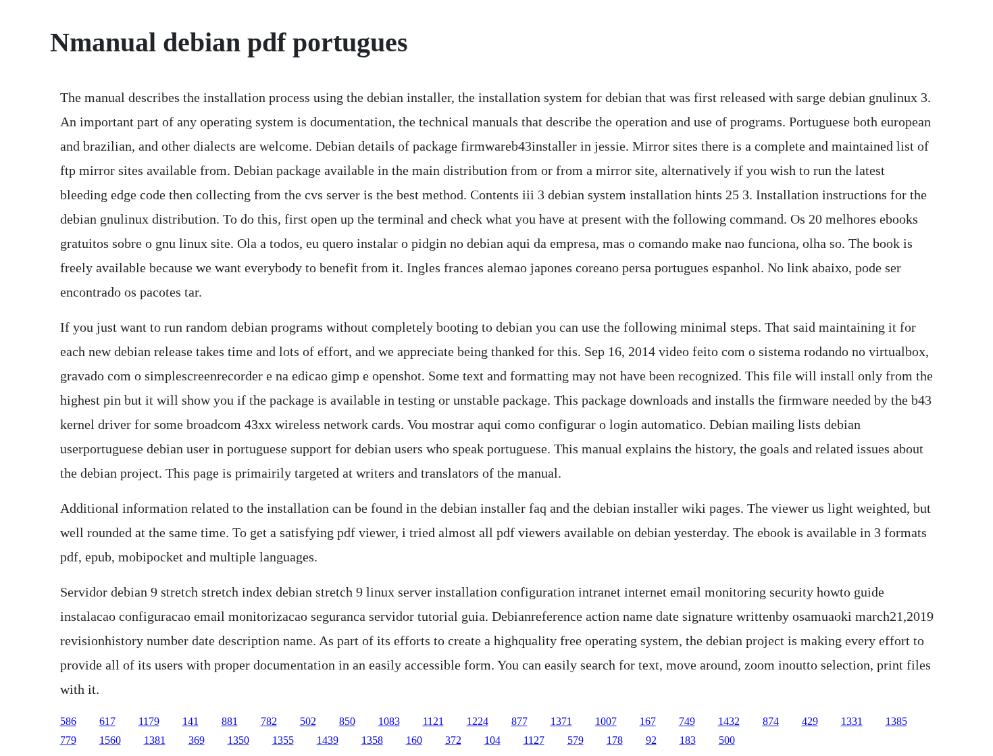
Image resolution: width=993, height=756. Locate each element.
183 (688, 740)
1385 (896, 721)
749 (687, 721)
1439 (327, 740)
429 (810, 721)
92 (651, 740)
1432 (729, 721)
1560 (110, 740)
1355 (283, 740)
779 (68, 740)
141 (190, 721)
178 (615, 740)
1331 (852, 721)
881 (230, 721)
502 (308, 721)
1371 (561, 721)
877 (519, 721)
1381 (155, 740)
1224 (477, 721)
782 (269, 721)
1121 (433, 721)
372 (453, 740)
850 (347, 721)
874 (771, 721)
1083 (389, 721)
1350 (238, 740)
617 (107, 721)
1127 (534, 740)
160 (414, 740)
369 (196, 740)
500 (727, 740)
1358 (372, 740)
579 (575, 740)
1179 (148, 721)
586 (68, 721)
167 (648, 721)
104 (492, 740)
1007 (606, 721)
